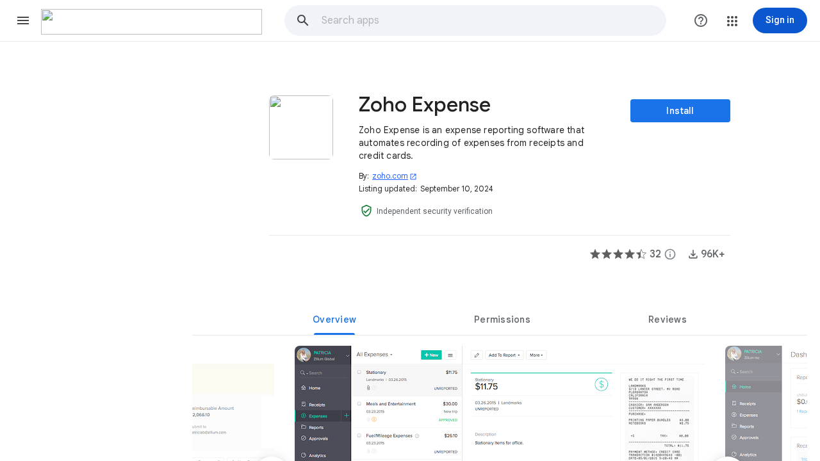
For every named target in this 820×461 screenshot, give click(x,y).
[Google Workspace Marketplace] (151, 22)
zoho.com (394, 176)
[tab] (334, 319)
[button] (23, 20)
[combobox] (493, 20)
